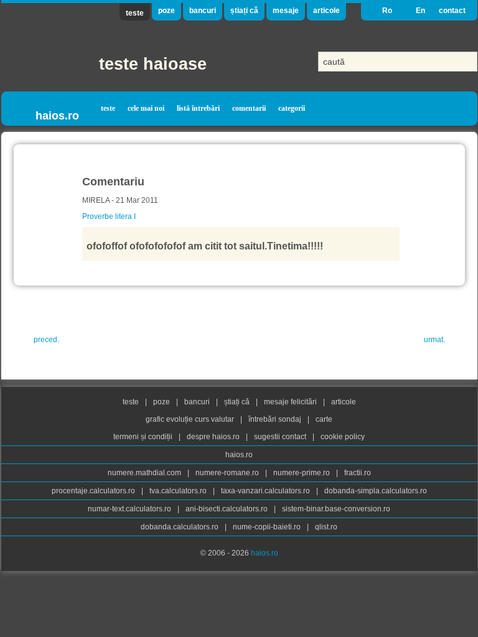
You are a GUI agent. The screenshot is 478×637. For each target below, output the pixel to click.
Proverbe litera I (109, 216)
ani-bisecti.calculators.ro (227, 508)
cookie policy (343, 436)
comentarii (249, 108)
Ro (387, 10)
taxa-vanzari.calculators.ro (266, 490)
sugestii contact (280, 436)
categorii (291, 108)
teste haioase (153, 64)
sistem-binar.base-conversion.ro (336, 508)
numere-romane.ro (228, 472)
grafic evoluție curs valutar (191, 419)
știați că (244, 10)
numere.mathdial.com (145, 472)
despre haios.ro (214, 436)
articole (326, 10)
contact (452, 10)
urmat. (434, 339)
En (420, 10)
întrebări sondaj (275, 419)
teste (135, 13)
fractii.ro (357, 472)
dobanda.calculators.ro (180, 527)
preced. (46, 339)
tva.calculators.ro (179, 490)
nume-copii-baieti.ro (267, 527)
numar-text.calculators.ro (130, 508)
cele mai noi (146, 108)
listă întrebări (198, 108)
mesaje (286, 10)
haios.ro (57, 115)
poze (166, 10)
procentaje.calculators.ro (94, 490)
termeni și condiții (143, 436)
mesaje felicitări (291, 402)
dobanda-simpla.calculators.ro (375, 490)
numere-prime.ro (302, 472)
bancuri (202, 10)
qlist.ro (326, 527)
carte (324, 419)
